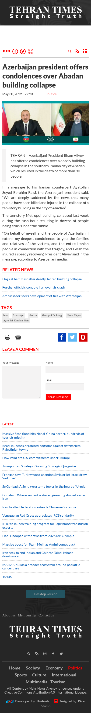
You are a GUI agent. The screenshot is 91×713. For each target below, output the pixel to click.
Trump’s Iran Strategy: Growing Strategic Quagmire (39, 466)
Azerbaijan (18, 315)
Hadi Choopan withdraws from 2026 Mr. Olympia (38, 536)
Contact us (46, 615)
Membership (27, 615)
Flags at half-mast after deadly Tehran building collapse (42, 279)
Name (49, 362)
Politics (51, 94)
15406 (7, 577)
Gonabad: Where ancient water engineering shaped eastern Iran (45, 496)
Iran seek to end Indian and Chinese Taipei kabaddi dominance (38, 554)
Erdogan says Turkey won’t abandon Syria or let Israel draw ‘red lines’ (44, 476)
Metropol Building (52, 315)
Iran (5, 315)
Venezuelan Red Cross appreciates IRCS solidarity (38, 515)
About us (9, 615)
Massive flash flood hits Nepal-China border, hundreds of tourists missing (43, 435)
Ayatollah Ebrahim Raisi (16, 320)
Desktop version (45, 594)
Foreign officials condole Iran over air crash (33, 287)
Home (15, 667)
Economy (54, 667)
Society (33, 667)
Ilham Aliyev (74, 315)
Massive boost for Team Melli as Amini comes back (38, 544)
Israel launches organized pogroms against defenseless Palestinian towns (41, 447)
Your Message (10, 362)
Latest (8, 424)
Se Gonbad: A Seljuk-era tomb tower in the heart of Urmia (43, 486)
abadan (33, 315)
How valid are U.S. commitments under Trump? (36, 458)
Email (49, 380)
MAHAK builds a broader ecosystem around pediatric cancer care (41, 566)
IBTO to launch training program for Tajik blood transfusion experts (45, 525)
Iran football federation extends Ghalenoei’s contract (40, 507)
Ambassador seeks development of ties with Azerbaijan (42, 296)
